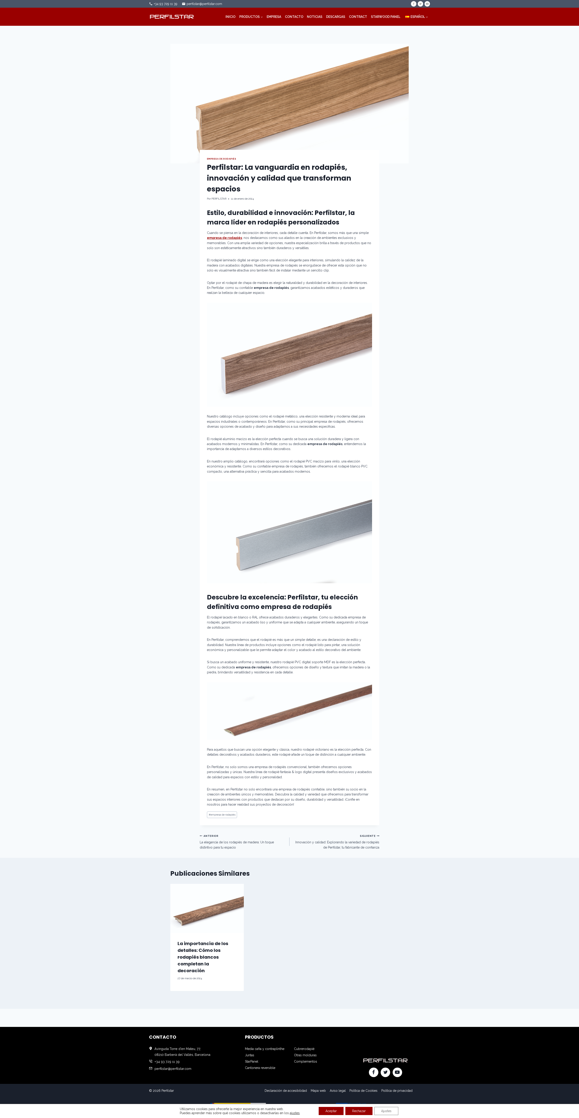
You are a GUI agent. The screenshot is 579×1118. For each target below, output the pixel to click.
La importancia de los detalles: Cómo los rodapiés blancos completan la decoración (203, 957)
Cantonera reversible (260, 1068)
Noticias (314, 17)
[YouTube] (427, 4)
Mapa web (318, 1090)
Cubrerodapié (304, 1049)
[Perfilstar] (171, 16)
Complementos (305, 1061)
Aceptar (331, 1111)
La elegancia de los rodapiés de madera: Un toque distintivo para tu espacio (237, 841)
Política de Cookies (363, 1090)
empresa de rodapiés (221, 159)
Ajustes (386, 1111)
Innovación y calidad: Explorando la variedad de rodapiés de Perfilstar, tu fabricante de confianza (337, 841)
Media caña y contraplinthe (264, 1049)
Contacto (294, 17)
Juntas (249, 1055)
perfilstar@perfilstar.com (204, 4)
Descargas (335, 17)
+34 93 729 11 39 (165, 4)
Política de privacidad (397, 1090)
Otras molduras (305, 1055)
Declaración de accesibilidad (286, 1090)
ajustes (295, 1113)
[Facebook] (413, 4)
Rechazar (359, 1111)
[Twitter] (420, 4)
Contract (358, 17)
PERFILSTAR (218, 198)
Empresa (274, 17)
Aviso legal (338, 1090)
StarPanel (251, 1061)
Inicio (230, 17)
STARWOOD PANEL (385, 17)
